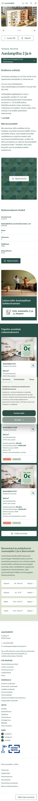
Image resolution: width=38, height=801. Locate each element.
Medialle (4, 723)
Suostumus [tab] (6, 379)
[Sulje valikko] (35, 3)
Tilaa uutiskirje (6, 726)
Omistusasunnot (7, 670)
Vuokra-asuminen (7, 667)
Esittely (4, 709)
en (27, 3)
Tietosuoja (5, 770)
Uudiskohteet (6, 673)
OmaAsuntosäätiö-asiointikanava (13, 698)
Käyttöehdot (5, 773)
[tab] (9, 38)
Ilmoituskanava (6, 776)
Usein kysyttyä (6, 695)
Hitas (3, 675)
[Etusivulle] (7, 3)
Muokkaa (18, 420)
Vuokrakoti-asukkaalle (9, 686)
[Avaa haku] (31, 3)
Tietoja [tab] (31, 379)
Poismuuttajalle (6, 692)
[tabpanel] (19, 16)
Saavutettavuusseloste (9, 783)
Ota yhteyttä (5, 780)
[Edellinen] (3, 30)
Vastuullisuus (6, 717)
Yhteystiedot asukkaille (9, 701)
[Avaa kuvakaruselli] (19, 16)
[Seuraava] (34, 30)
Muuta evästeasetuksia (9, 786)
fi (23, 3)
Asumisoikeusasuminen (9, 664)
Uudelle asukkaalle (8, 689)
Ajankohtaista (6, 712)
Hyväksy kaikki (19, 413)
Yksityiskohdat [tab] (19, 379)
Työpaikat (4, 714)
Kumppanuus (6, 720)
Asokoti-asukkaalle (8, 684)
